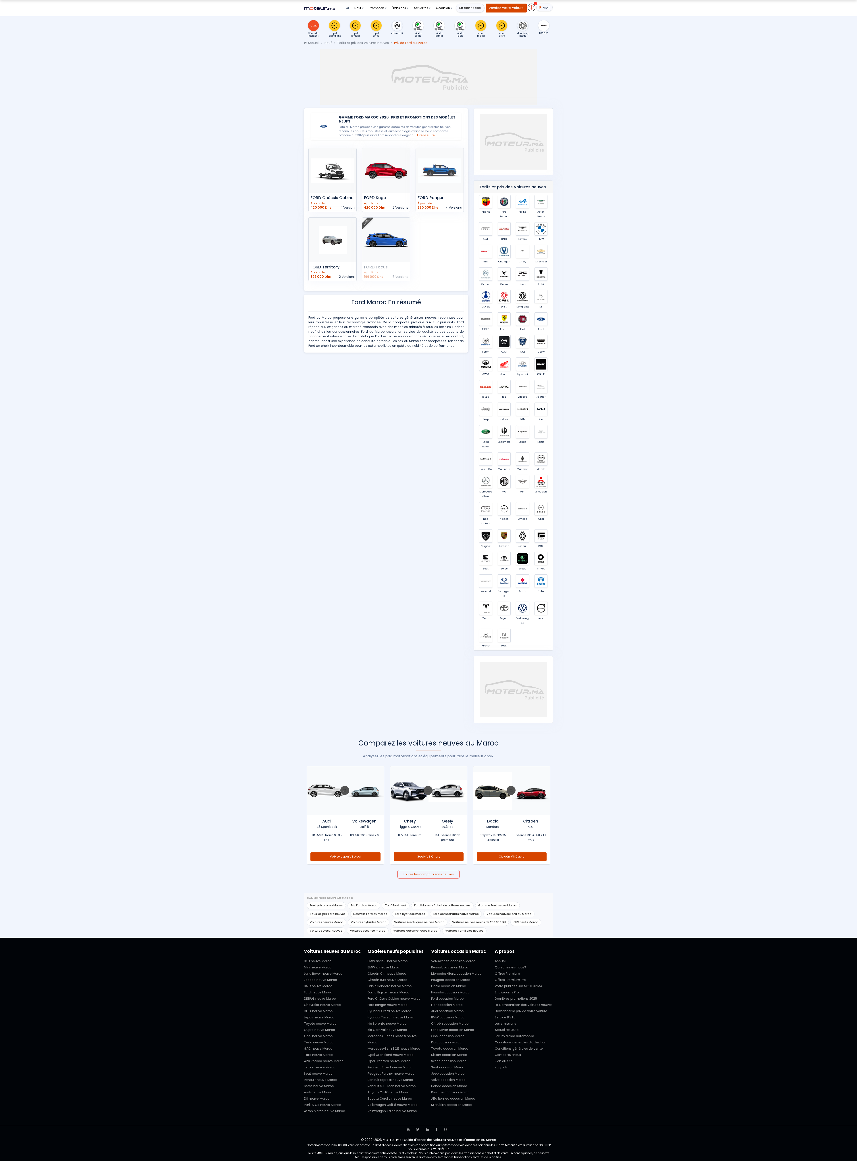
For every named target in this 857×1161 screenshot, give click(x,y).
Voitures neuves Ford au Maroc (509, 914)
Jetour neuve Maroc (319, 1067)
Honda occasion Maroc (449, 1086)
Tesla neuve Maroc (319, 1042)
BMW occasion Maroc (448, 1017)
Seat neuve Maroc (318, 1073)
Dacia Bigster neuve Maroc (388, 992)
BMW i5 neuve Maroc (384, 967)
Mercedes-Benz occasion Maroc (456, 973)
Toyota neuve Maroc (320, 1023)
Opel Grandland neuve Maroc (391, 1055)
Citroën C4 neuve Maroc (387, 973)
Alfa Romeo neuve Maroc (323, 1061)
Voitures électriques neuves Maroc (419, 922)
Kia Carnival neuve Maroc (387, 1030)
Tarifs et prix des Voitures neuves (363, 43)
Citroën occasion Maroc (450, 1023)
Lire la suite (426, 135)
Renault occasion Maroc (450, 967)
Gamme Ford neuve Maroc (497, 905)
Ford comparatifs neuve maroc (456, 914)
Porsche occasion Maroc (450, 1092)
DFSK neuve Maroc (318, 1011)
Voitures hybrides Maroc (368, 922)
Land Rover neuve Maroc (323, 973)
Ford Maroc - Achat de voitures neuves (442, 905)
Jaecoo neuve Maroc (320, 980)
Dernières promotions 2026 (516, 998)
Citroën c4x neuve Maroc (387, 980)
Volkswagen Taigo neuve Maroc (392, 1111)
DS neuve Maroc (316, 1098)
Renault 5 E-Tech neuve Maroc (392, 1086)
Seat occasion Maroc (447, 1067)
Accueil (313, 43)
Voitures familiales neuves (464, 931)
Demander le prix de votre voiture (521, 1011)
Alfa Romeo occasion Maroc (453, 1098)
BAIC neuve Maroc (318, 986)
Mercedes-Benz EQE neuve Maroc (394, 1048)
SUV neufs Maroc (526, 922)
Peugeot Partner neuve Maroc (391, 1073)
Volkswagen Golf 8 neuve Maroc (393, 1105)
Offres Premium (507, 973)
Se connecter (470, 8)
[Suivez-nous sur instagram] (445, 1129)
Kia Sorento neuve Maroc (387, 1023)
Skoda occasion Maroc (448, 1061)
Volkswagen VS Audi (428, 856)
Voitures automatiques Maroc (415, 931)
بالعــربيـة (501, 1067)
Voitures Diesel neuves (326, 931)
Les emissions (505, 1023)
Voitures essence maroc (367, 931)
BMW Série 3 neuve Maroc (388, 961)
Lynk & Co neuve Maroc (322, 1105)
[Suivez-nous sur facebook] (437, 1129)
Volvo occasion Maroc (448, 1080)
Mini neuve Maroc (317, 967)
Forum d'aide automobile (514, 1036)
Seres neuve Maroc (319, 1086)
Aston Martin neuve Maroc (324, 1111)
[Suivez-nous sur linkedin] (427, 1129)
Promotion (377, 8)
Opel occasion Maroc (447, 1036)
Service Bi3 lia (505, 1017)
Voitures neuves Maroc (326, 922)
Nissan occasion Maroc (449, 1055)
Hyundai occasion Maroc (450, 992)
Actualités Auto (507, 1030)
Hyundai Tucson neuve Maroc (391, 1017)
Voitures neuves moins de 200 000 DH (479, 922)
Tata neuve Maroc (318, 1055)
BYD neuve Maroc (317, 961)
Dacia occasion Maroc (448, 986)
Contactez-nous (508, 1055)
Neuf (358, 8)
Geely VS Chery (511, 856)
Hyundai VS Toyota (345, 856)
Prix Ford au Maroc (364, 905)
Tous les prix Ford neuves (327, 914)
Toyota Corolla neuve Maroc (390, 1098)
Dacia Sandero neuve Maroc (390, 986)
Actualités (421, 8)
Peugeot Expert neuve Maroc (390, 1067)
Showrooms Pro (507, 992)
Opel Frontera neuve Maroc (389, 1061)
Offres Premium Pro (510, 980)
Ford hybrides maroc (410, 914)
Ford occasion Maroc (447, 998)
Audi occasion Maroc (447, 1011)
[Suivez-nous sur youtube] (408, 1129)
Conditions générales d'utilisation (520, 1042)
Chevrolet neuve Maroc (322, 1005)
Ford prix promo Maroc (326, 905)
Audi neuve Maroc (318, 1092)
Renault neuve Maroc (320, 1080)
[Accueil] (347, 8)
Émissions (399, 8)
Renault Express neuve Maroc (390, 1080)
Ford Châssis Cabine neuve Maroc (394, 998)
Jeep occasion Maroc (448, 1073)
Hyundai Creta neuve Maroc (389, 1011)
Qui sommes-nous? (510, 967)
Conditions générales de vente (519, 1048)
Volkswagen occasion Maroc (453, 961)
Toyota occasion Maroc (449, 1048)
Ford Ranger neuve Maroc (388, 1005)
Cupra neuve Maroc (319, 1030)
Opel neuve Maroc (318, 1036)
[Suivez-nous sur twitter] (417, 1129)
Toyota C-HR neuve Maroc (388, 1092)
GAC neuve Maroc (318, 1048)
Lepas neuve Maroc (319, 1017)
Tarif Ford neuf (395, 905)
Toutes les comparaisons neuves (428, 874)
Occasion (443, 8)
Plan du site (504, 1061)
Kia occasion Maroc (446, 1042)
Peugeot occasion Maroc (450, 980)
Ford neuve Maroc (318, 992)
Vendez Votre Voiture (506, 8)
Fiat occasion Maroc (447, 1005)
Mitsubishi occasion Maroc (451, 1105)
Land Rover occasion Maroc (452, 1030)
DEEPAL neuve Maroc (320, 998)
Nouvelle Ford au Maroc (370, 914)
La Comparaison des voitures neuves (523, 1005)
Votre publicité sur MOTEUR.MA (518, 986)
